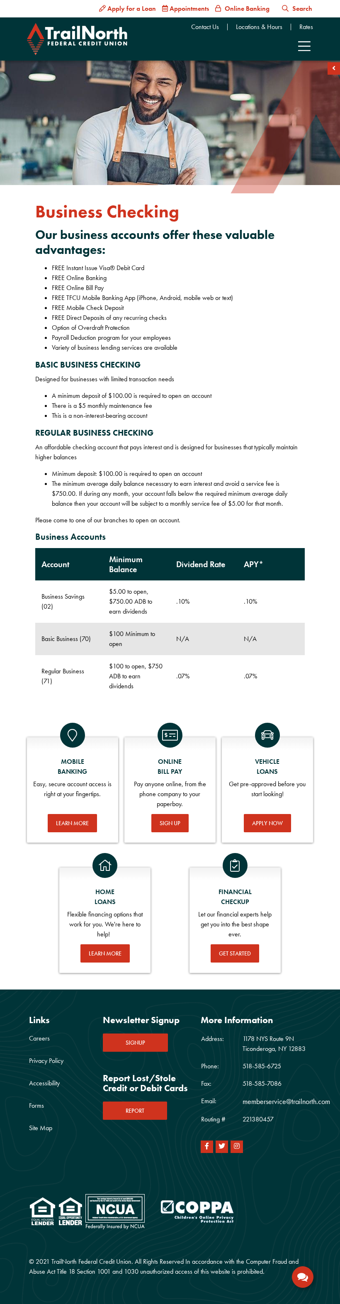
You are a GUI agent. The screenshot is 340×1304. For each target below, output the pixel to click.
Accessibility (44, 1083)
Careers (39, 1038)
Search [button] (301, 8)
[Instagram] (237, 1147)
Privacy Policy (46, 1060)
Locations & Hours (259, 27)
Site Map (40, 1128)
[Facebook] (207, 1147)
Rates (306, 27)
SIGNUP (135, 1042)
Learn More (72, 823)
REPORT (135, 1110)
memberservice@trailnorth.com (286, 1101)
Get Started (235, 953)
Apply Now (267, 823)
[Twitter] (222, 1147)
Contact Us (205, 27)
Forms (36, 1105)
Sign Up (170, 823)
